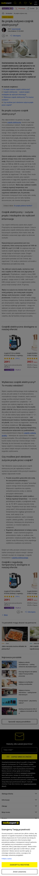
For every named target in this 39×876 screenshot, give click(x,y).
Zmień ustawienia (19, 872)
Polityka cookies (7, 859)
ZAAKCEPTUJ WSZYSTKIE (19, 865)
